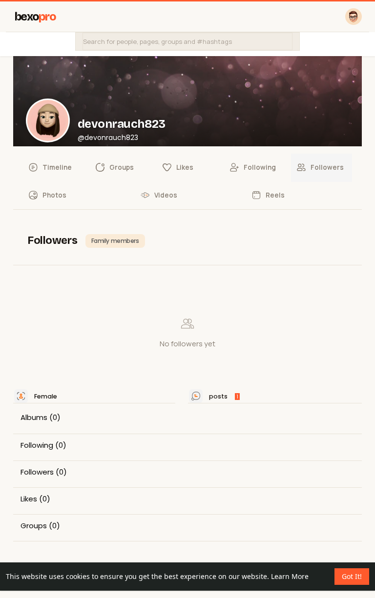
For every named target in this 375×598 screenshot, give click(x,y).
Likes (29, 499)
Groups (34, 526)
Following (37, 445)
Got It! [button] (352, 576)
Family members (115, 241)
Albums (34, 417)
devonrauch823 (122, 124)
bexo (35, 16)
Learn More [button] (290, 576)
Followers (37, 472)
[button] (187, 41)
